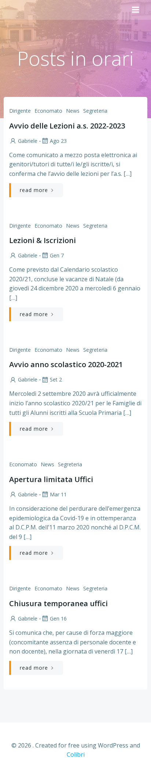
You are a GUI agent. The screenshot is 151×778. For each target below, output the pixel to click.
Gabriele (27, 140)
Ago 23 (58, 140)
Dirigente (20, 110)
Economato (48, 110)
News (73, 110)
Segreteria (95, 110)
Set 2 (56, 379)
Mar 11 (58, 494)
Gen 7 (57, 255)
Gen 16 (58, 618)
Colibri (76, 754)
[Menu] (135, 10)
